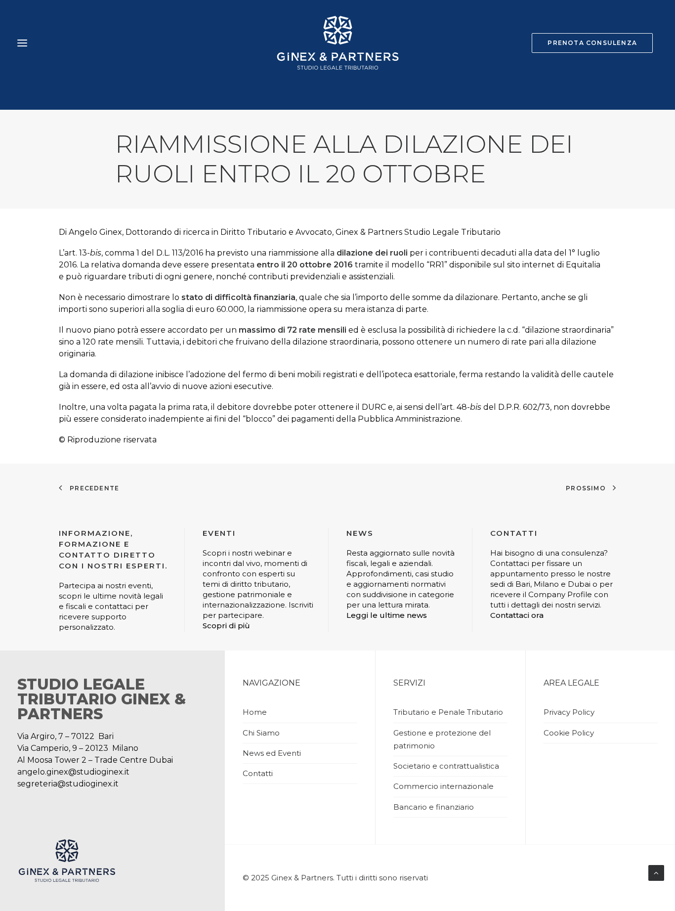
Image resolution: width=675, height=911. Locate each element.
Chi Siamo (261, 732)
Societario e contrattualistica (446, 766)
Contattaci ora (517, 615)
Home (255, 712)
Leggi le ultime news (386, 615)
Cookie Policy (569, 732)
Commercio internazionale (443, 786)
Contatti (258, 773)
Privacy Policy (569, 712)
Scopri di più (226, 625)
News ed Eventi (272, 753)
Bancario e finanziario (433, 807)
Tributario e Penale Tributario (448, 712)
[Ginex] (337, 43)
